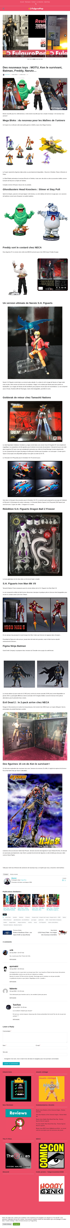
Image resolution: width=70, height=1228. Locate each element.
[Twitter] (65, 880)
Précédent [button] (5, 35)
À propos (6, 874)
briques (28, 917)
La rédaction (40, 2)
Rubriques (28, 2)
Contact (34, 2)
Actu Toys (8, 917)
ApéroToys (47, 2)
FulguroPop (23, 880)
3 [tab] (32, 59)
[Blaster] (7, 881)
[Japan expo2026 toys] (24, 36)
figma (64, 917)
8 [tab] (41, 59)
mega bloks (12, 922)
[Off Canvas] (3, 8)
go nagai (34, 919)
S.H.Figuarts (42, 922)
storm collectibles (53, 922)
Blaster (7, 74)
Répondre (13, 959)
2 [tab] (30, 59)
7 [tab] (39, 59)
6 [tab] (37, 59)
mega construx (22, 922)
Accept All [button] (16, 1224)
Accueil (22, 2)
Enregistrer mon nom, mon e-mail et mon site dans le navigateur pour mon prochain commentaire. (31, 1058)
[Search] (35, 4)
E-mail (38, 1045)
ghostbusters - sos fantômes (21, 919)
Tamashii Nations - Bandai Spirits (13, 925)
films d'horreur (7, 919)
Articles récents (14, 874)
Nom (4, 1045)
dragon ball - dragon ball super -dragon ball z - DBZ (46, 917)
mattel (5, 922)
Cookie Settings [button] (7, 1224)
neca (35, 922)
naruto (30, 922)
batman (21, 917)
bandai (15, 917)
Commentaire (7, 1031)
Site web (5, 1052)
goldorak (41, 919)
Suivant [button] (65, 35)
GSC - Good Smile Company (53, 919)
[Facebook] (63, 880)
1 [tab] (28, 59)
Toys (5, 914)
